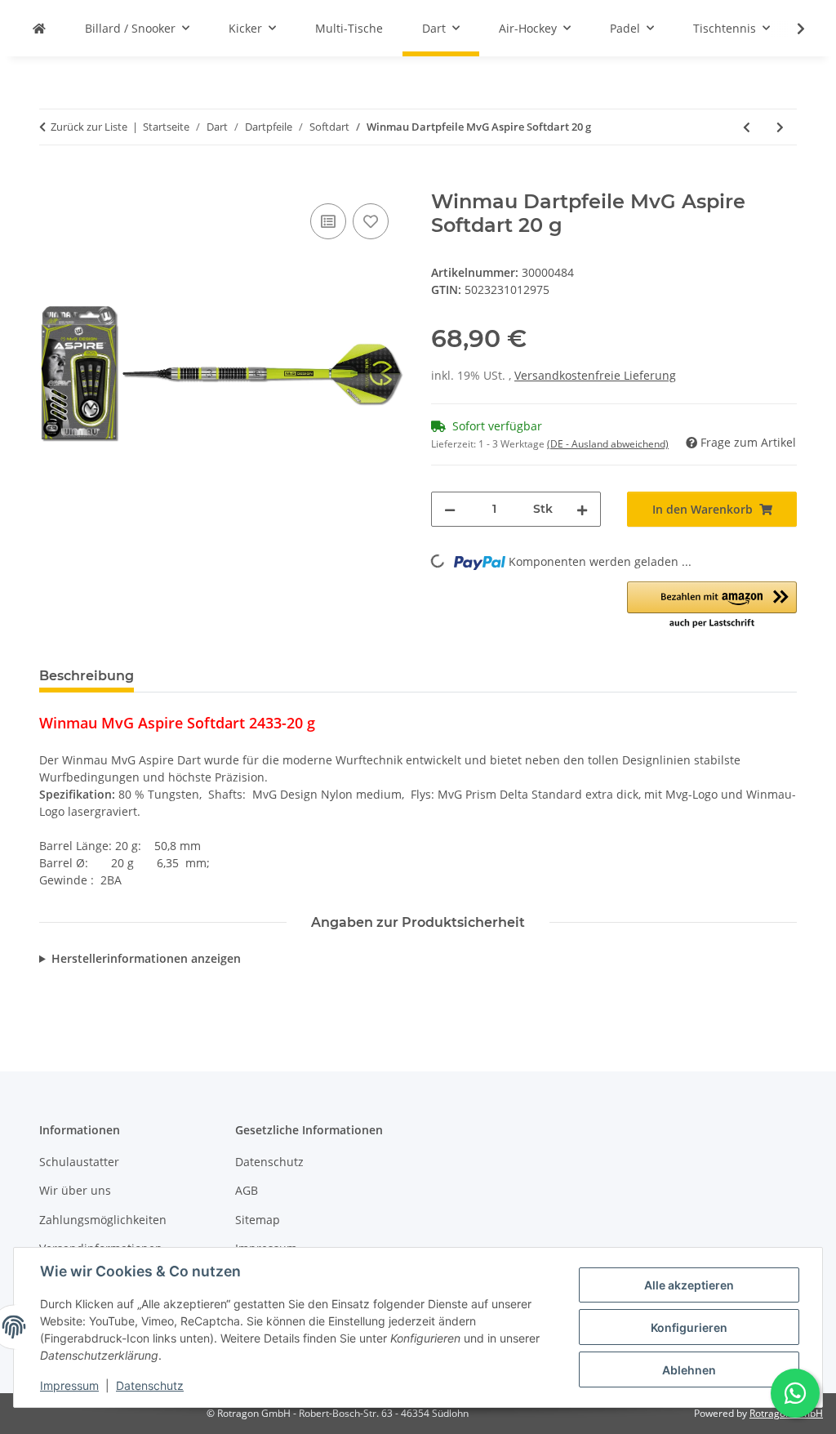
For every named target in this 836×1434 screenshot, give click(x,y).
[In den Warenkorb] (52, 181)
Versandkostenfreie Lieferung (595, 375)
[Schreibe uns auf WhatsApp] (795, 1393)
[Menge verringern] (450, 509)
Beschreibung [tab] (86, 676)
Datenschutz (150, 1385)
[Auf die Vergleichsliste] (328, 221)
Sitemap (257, 1219)
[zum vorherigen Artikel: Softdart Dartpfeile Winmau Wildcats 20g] (746, 127)
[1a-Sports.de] (39, 28)
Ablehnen (689, 1370)
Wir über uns (75, 1190)
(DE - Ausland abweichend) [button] (608, 444)
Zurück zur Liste (89, 126)
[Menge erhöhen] (582, 509)
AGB (246, 1190)
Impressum (69, 1385)
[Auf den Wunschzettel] (371, 221)
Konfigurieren (689, 1327)
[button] (790, 28)
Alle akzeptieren (689, 1285)
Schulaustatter (79, 1161)
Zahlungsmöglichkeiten (103, 1219)
